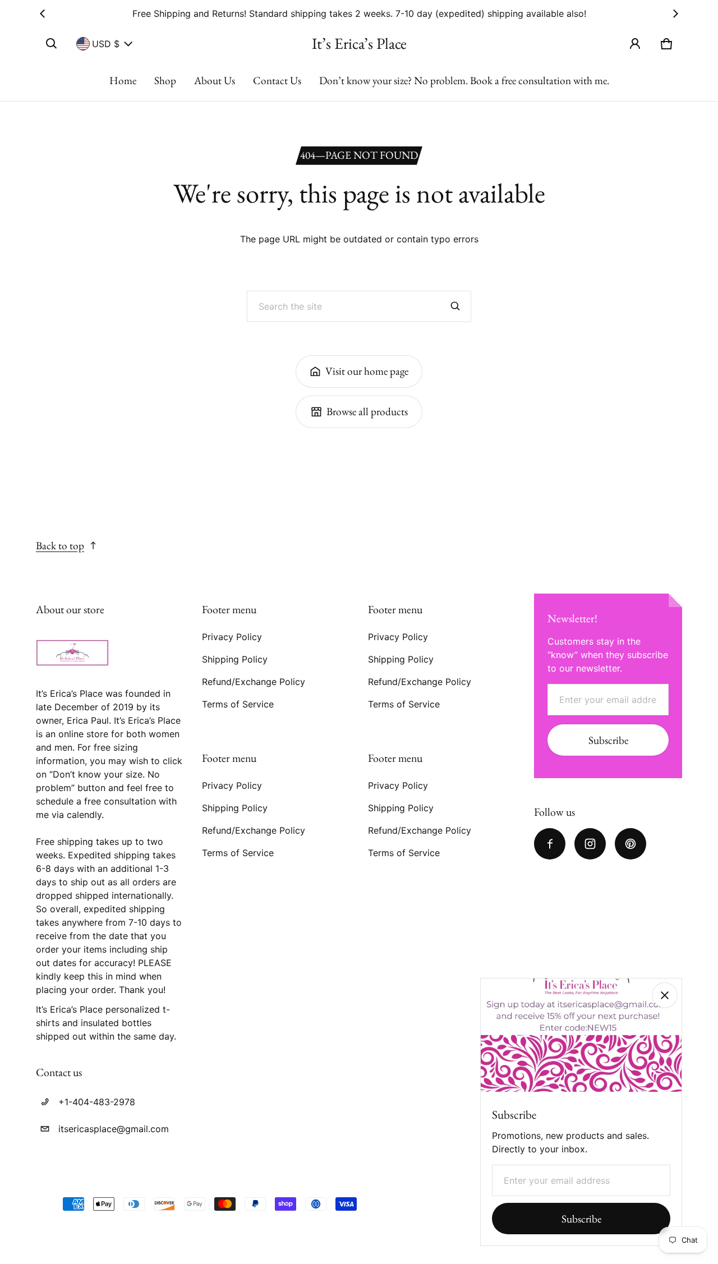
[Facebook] (549, 843)
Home (122, 80)
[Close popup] (664, 995)
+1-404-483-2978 (96, 1101)
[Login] (635, 43)
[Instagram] (590, 843)
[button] (51, 43)
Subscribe (608, 740)
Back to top (60, 546)
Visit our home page (366, 371)
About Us (214, 80)
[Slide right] (675, 13)
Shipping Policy (235, 659)
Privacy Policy (232, 636)
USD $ (105, 43)
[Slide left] (42, 13)
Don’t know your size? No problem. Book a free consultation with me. (464, 80)
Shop (165, 80)
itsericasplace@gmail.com (113, 1128)
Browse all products (367, 412)
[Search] (455, 306)
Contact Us (277, 80)
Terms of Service (238, 704)
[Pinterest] (630, 843)
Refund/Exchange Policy (253, 681)
